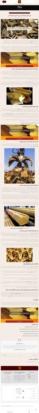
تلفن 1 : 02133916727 (33, 391)
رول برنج (16, 189)
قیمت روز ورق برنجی (31, 379)
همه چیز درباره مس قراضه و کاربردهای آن (31, 326)
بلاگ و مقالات (7, 380)
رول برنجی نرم (22, 294)
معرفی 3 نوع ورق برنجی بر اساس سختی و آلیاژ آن (30, 335)
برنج (31, 42)
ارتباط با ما (7, 376)
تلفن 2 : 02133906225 (33, 394)
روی (29, 145)
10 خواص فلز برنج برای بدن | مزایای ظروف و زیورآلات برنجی (28, 329)
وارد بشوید (29, 361)
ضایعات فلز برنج (33, 40)
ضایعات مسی (36, 144)
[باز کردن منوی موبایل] (35, 2)
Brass (14, 46)
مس (31, 145)
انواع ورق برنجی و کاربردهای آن (16, 228)
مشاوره (4, 1)
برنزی (13, 74)
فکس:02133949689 (33, 398)
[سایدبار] (37, 125)
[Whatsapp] (36, 410)
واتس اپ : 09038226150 (33, 396)
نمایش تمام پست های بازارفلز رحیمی (19, 349)
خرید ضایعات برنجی (9, 113)
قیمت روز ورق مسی (32, 377)
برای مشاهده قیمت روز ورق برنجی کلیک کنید (19, 58)
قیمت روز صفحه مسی (31, 375)
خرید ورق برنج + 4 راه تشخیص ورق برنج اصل (30, 333)
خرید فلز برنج (15, 235)
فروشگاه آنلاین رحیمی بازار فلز (15, 293)
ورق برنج (18, 109)
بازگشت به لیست (19, 355)
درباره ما (8, 378)
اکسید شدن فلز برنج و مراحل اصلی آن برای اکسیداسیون (29, 331)
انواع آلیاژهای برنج (28, 281)
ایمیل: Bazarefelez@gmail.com (33, 388)
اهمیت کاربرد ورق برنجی (25, 192)
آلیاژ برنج (34, 145)
